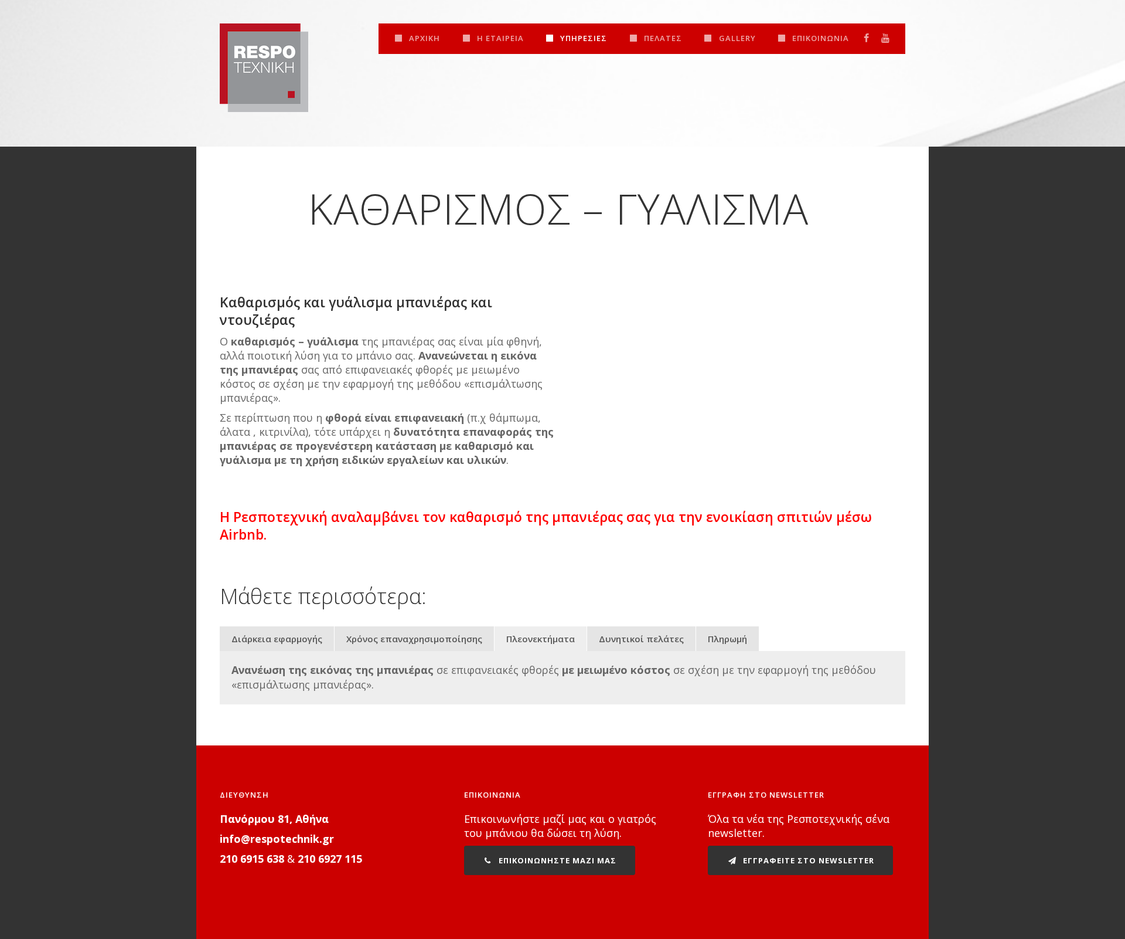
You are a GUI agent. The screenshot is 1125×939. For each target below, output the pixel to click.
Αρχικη (424, 38)
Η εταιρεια (500, 38)
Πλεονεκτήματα (540, 639)
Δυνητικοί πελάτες (641, 639)
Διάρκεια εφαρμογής (276, 639)
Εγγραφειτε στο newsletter (807, 860)
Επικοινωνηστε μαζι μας (556, 860)
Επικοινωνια (820, 38)
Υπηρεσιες (583, 38)
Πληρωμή (727, 639)
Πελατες (663, 38)
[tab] (277, 638)
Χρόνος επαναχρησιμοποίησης (414, 639)
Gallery (737, 38)
